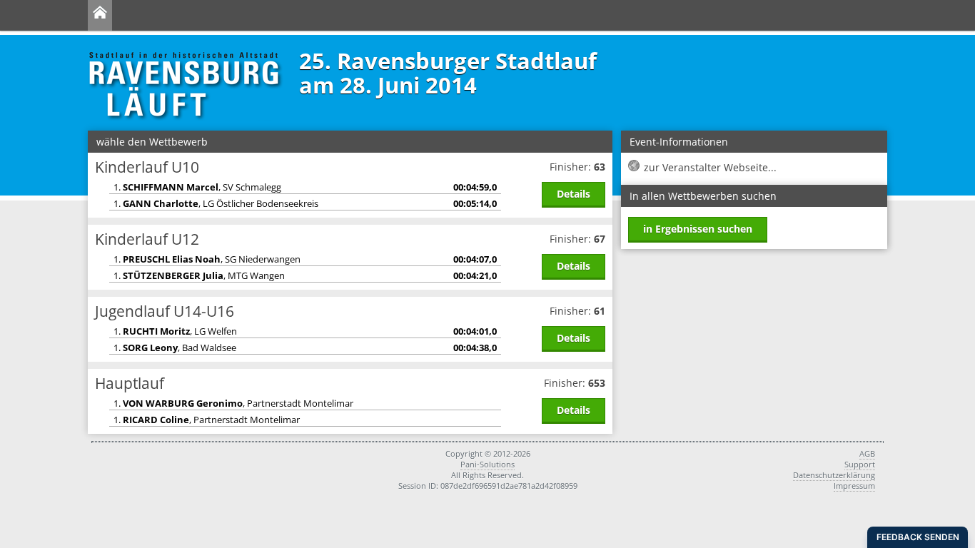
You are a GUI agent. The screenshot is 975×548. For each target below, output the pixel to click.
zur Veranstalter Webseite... (710, 167)
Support (859, 464)
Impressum (854, 485)
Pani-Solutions (487, 464)
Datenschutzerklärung (834, 475)
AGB (867, 453)
